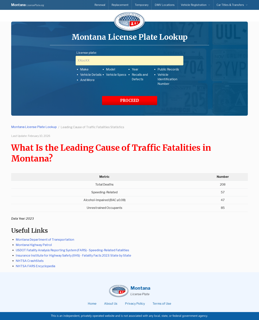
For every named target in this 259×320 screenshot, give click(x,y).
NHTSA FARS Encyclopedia (35, 266)
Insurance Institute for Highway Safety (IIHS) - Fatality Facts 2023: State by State (73, 255)
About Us (110, 303)
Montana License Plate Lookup (34, 127)
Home (92, 303)
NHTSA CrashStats (30, 261)
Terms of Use (161, 303)
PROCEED (129, 100)
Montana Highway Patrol (34, 245)
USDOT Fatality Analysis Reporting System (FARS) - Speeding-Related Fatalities (72, 250)
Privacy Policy (135, 303)
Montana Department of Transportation (45, 239)
